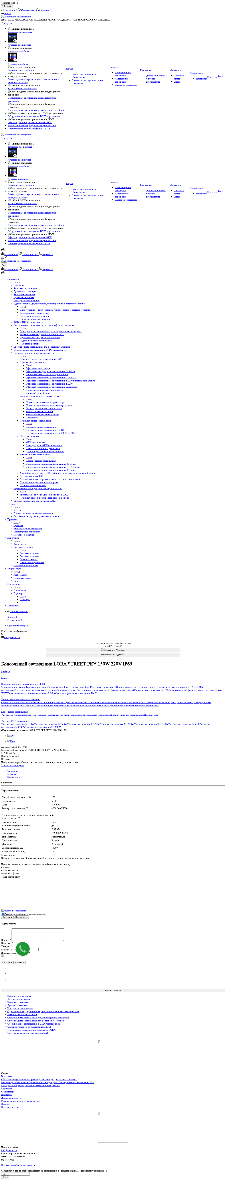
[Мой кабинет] (2, 250)
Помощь (5, 1104)
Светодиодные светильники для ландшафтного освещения (50, 331)
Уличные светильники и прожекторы (45, 402)
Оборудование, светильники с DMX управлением (159, 690)
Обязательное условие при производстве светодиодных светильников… (39, 1079)
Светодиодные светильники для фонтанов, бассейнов (105, 690)
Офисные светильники (38, 368)
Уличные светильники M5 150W (151, 724)
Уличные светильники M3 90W (83, 724)
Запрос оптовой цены (12, 765)
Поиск (5, 1177)
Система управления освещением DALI (76, 693)
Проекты (18, 525)
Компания (6, 1088)
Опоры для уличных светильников (66, 714)
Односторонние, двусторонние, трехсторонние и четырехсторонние (55, 309)
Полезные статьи (10, 1107)
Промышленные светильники (41, 426)
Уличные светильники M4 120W (117, 724)
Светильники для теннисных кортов (114, 705)
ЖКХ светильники (36, 442)
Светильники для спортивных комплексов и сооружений (65, 705)
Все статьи (6, 1076)
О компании (20, 590)
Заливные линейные (59, 687)
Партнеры (25, 599)
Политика (6, 1094)
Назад (17, 282)
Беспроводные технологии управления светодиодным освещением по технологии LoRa (47, 1082)
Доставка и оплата (29, 553)
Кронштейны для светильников (127, 714)
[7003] (11, 735)
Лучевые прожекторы (36, 687)
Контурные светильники (103, 687)
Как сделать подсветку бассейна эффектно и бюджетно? (30, 1085)
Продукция (19, 285)
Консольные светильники (97, 714)
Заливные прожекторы (13, 687)
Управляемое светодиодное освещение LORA (44, 494)
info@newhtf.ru (12, 637)
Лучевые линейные (80, 687)
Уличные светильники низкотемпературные (24, 714)
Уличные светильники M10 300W (43, 727)
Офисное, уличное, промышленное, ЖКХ (41, 359)
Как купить (20, 543)
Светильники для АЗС (23, 705)
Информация (20, 574)
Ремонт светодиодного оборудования (20, 1100)
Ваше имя (7, 873)
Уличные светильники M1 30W (17, 724)
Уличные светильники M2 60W (50, 724)
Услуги (17, 510)
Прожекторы (151, 714)
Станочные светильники (146, 705)
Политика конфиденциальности (18, 1165)
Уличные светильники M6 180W (185, 724)
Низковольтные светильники (41, 460)
